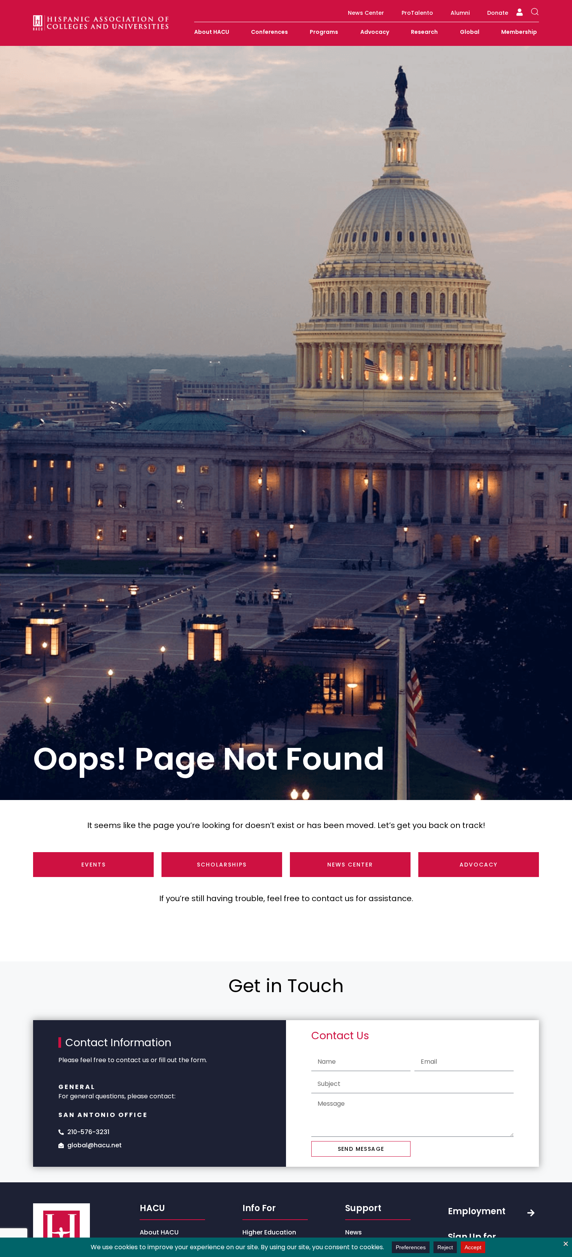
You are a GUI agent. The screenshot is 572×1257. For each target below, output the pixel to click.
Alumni (460, 13)
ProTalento (417, 13)
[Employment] (531, 1213)
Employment (476, 1211)
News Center (366, 13)
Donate (497, 13)
